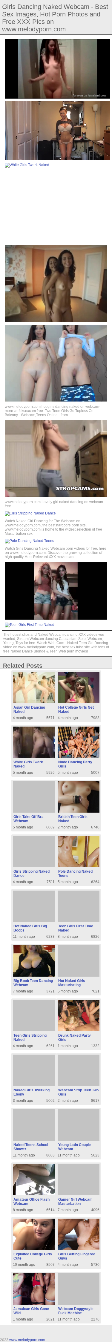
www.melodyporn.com (27, 1340)
